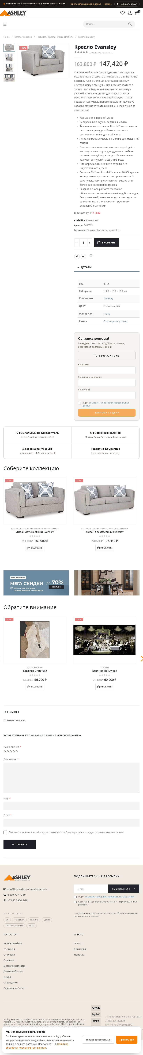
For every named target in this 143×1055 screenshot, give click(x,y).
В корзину (108, 242)
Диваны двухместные (32, 528)
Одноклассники (14, 925)
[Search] (130, 24)
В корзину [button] (36, 547)
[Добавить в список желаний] (91, 255)
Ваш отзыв (11, 759)
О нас (78, 934)
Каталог (10, 934)
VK (83, 256)
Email (7, 815)
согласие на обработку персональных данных (105, 404)
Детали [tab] (86, 267)
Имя (7, 798)
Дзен (47, 919)
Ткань (106, 313)
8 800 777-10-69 (109, 355)
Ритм (31, 925)
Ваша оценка (12, 747)
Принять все (126, 1039)
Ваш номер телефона (90, 377)
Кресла (100, 230)
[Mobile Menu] (4, 24)
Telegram (19, 919)
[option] (9, 48)
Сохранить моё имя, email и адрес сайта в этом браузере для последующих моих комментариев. (66, 832)
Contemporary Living (115, 321)
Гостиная (91, 230)
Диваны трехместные (102, 528)
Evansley (108, 298)
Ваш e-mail (84, 389)
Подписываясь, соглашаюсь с (90, 913)
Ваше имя (83, 364)
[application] (107, 582)
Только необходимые (98, 1039)
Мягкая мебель (113, 230)
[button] (21, 61)
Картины (38, 667)
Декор (30, 667)
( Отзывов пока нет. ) (101, 52)
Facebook (77, 256)
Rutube (34, 919)
